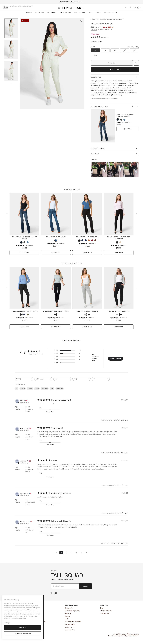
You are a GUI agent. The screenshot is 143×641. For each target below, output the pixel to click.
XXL (95, 55)
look (52, 388)
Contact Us (68, 608)
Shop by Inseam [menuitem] (110, 13)
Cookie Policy (69, 627)
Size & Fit (95, 153)
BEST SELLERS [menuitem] (80, 13)
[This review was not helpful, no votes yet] (125, 420)
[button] (99, 169)
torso (37, 388)
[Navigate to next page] (87, 552)
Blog (101, 608)
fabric (22, 388)
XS (95, 50)
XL (134, 50)
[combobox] (24, 379)
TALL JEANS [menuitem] (39, 13)
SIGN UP (5, 8)
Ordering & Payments (72, 611)
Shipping (94, 29)
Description (96, 77)
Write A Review (115, 358)
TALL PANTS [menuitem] (51, 13)
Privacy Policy (70, 624)
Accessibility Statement (73, 622)
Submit (85, 586)
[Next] (11, 83)
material (45, 388)
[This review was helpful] (122, 453)
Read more (101, 469)
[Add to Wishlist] (81, 21)
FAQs (67, 619)
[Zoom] (52, 63)
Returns (67, 616)
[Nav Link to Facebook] (52, 594)
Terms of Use (69, 630)
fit (16, 388)
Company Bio (104, 613)
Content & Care (97, 148)
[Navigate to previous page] (56, 552)
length (30, 388)
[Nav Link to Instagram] (56, 594)
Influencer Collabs (106, 611)
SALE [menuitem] (91, 13)
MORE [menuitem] (98, 13)
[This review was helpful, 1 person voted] (122, 485)
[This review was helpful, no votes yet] (122, 420)
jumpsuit (59, 388)
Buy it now (115, 69)
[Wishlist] (134, 7)
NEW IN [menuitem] (29, 13)
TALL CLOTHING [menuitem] (65, 13)
